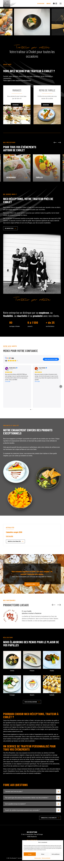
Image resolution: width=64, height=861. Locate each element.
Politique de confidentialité (46, 858)
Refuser (42, 854)
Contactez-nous (30, 584)
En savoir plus (9, 228)
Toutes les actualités (14, 541)
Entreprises (11, 177)
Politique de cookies (37, 858)
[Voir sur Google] (6, 368)
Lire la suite (9, 536)
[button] (3, 386)
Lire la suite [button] (7, 381)
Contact (49, 3)
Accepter (30, 854)
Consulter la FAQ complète (49, 817)
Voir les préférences (55, 854)
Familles (39, 177)
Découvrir (16, 104)
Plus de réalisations (31, 702)
